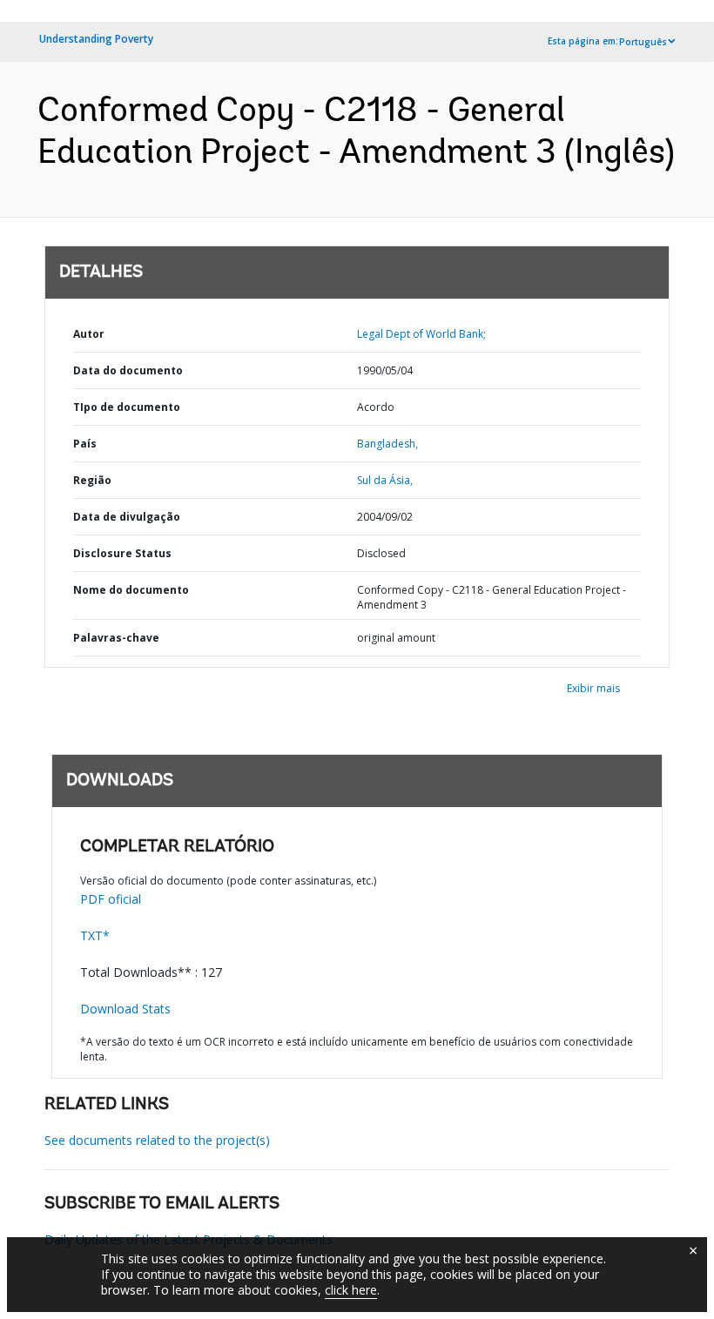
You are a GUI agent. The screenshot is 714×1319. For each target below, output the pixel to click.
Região (92, 480)
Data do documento (128, 370)
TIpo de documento (126, 407)
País (85, 443)
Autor (88, 333)
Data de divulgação (126, 516)
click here (351, 1290)
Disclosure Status (122, 553)
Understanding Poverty (96, 38)
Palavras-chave (116, 637)
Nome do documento (131, 589)
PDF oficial (110, 899)
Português (643, 42)
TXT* (95, 935)
